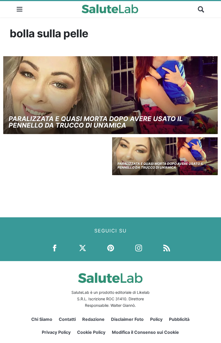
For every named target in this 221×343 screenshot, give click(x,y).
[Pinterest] (110, 248)
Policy (156, 319)
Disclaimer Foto (127, 319)
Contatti (67, 319)
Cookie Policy (91, 332)
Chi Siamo (41, 319)
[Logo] (110, 9)
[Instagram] (138, 248)
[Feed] (166, 248)
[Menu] (19, 9)
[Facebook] (54, 248)
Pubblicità (179, 319)
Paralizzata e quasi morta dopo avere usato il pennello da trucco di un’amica (96, 122)
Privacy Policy (56, 332)
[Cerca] (201, 9)
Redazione (93, 319)
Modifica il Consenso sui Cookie (145, 332)
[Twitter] (82, 248)
